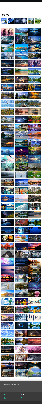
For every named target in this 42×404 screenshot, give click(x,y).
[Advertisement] (21, 8)
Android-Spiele (5, 395)
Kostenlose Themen (5, 398)
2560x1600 (5, 394)
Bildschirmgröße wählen (23, 396)
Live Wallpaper (5, 397)
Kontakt (21, 397)
